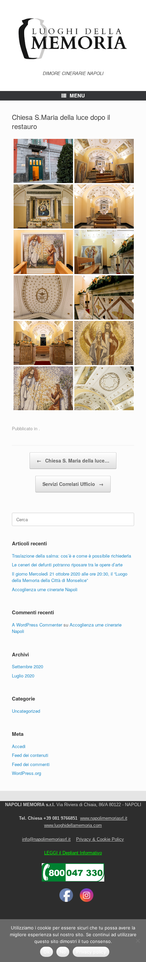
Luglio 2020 (23, 675)
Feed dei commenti (31, 764)
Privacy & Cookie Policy (100, 839)
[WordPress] (73, 37)
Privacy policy (91, 952)
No (63, 952)
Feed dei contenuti (30, 755)
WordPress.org (26, 773)
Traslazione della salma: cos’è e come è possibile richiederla (71, 555)
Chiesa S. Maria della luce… (73, 460)
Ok (46, 952)
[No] (137, 940)
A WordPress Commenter (37, 624)
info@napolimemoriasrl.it (46, 839)
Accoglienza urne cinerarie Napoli (44, 589)
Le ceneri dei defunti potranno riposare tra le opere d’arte (67, 564)
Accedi (18, 746)
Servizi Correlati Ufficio (73, 483)
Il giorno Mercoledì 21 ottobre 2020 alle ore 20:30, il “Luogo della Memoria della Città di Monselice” (69, 577)
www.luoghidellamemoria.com (73, 825)
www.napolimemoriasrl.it (103, 818)
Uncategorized (26, 711)
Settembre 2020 (27, 666)
